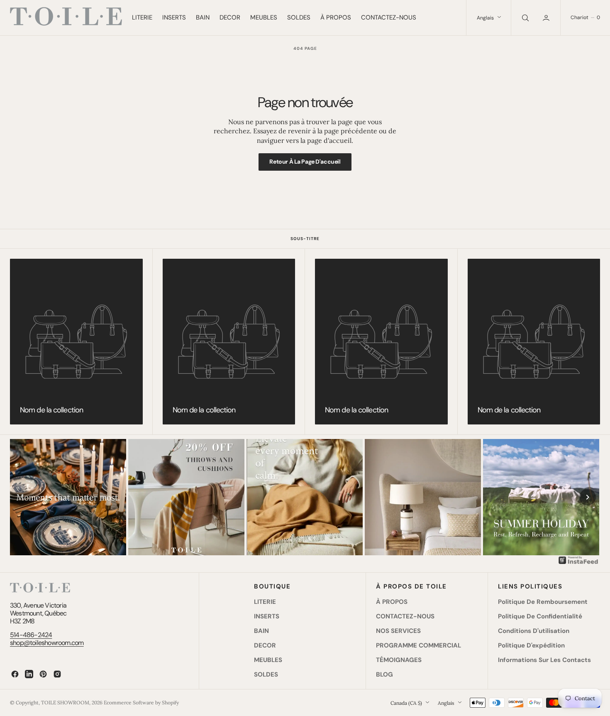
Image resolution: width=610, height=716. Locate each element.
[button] (547, 17)
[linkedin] (29, 674)
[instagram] (57, 674)
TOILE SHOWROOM (65, 702)
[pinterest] (43, 674)
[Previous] (22, 497)
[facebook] (15, 674)
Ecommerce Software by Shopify (141, 702)
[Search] (524, 17)
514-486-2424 (31, 634)
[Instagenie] (578, 563)
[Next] (587, 497)
